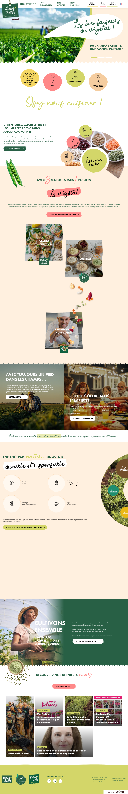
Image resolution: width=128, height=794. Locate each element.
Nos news (103, 4)
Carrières (42, 747)
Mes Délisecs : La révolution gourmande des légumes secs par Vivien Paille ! (48, 718)
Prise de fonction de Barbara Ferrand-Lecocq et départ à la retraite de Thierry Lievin (61, 752)
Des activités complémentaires (62, 214)
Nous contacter (112, 4)
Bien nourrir (43, 710)
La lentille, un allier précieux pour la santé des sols (78, 719)
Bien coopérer (15, 750)
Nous (28, 4)
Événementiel (102, 710)
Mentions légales (117, 780)
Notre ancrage (15, 397)
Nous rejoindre (74, 4)
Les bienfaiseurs (13, 149)
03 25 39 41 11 (97, 781)
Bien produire (73, 713)
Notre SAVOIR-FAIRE (81, 418)
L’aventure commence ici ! (86, 641)
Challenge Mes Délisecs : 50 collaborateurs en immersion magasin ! (107, 718)
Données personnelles (119, 778)
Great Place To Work (18, 753)
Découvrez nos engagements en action (24, 527)
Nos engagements (46, 4)
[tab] (93, 57)
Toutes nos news (62, 686)
